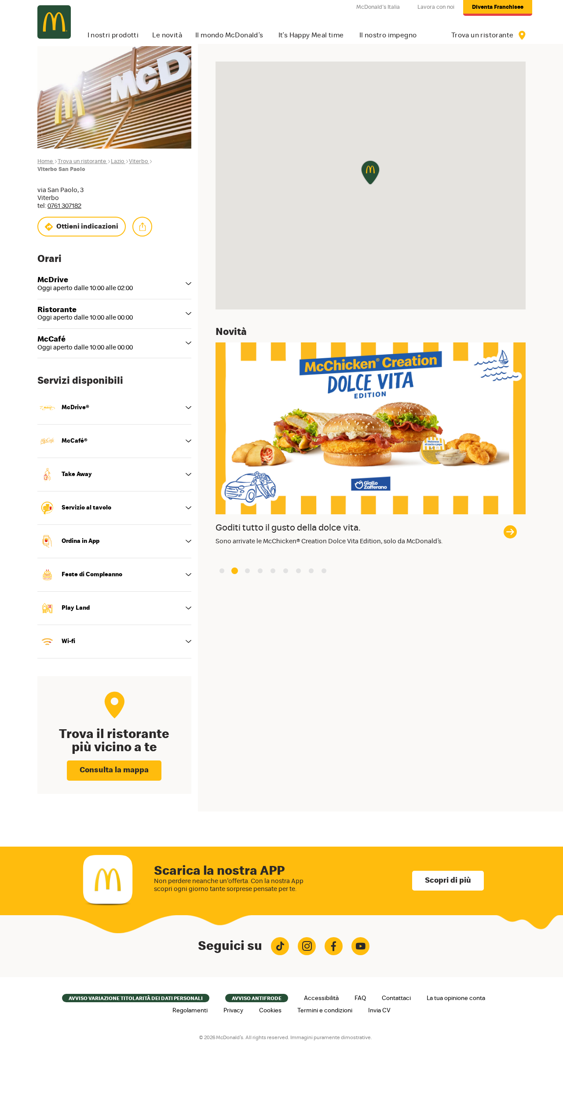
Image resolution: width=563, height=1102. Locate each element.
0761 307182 (64, 206)
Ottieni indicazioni (87, 226)
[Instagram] (307, 946)
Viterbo (138, 161)
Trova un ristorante (82, 161)
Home (45, 161)
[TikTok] (280, 946)
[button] (221, 570)
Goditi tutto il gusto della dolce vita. (288, 527)
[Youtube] (360, 946)
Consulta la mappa (114, 770)
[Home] (54, 22)
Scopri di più (448, 880)
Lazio (117, 161)
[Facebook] (334, 946)
